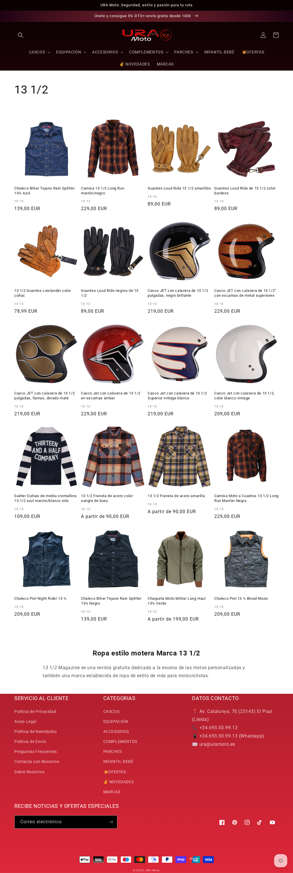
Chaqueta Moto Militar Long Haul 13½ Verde (177, 600)
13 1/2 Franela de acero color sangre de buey (107, 498)
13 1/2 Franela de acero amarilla (176, 496)
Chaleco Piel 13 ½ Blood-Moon (241, 598)
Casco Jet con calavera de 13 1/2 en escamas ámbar (110, 395)
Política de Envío (30, 741)
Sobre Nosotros (29, 772)
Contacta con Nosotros (37, 761)
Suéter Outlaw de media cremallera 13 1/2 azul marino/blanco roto (45, 498)
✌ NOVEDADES (118, 782)
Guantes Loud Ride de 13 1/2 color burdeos (245, 190)
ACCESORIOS (116, 731)
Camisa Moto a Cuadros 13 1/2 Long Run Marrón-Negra (246, 498)
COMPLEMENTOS (120, 741)
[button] (20, 35)
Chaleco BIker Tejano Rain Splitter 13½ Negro (111, 600)
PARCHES (112, 751)
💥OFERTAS (114, 772)
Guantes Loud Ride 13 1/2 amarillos (179, 188)
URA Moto (153, 870)
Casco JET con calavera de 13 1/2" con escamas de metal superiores (245, 293)
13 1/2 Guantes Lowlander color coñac (42, 293)
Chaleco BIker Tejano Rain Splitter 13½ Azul (44, 190)
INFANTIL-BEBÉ (118, 761)
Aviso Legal (25, 721)
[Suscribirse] (110, 822)
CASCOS (111, 711)
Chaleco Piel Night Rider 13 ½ (40, 598)
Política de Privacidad (35, 711)
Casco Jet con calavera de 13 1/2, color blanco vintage (244, 395)
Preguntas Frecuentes (35, 751)
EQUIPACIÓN (115, 721)
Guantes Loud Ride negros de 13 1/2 (109, 293)
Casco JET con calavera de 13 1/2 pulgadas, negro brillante (178, 293)
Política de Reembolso (35, 731)
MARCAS (111, 792)
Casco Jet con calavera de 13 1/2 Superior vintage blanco (177, 395)
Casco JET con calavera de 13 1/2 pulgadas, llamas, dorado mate (44, 395)
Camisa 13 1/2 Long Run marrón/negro (102, 190)
